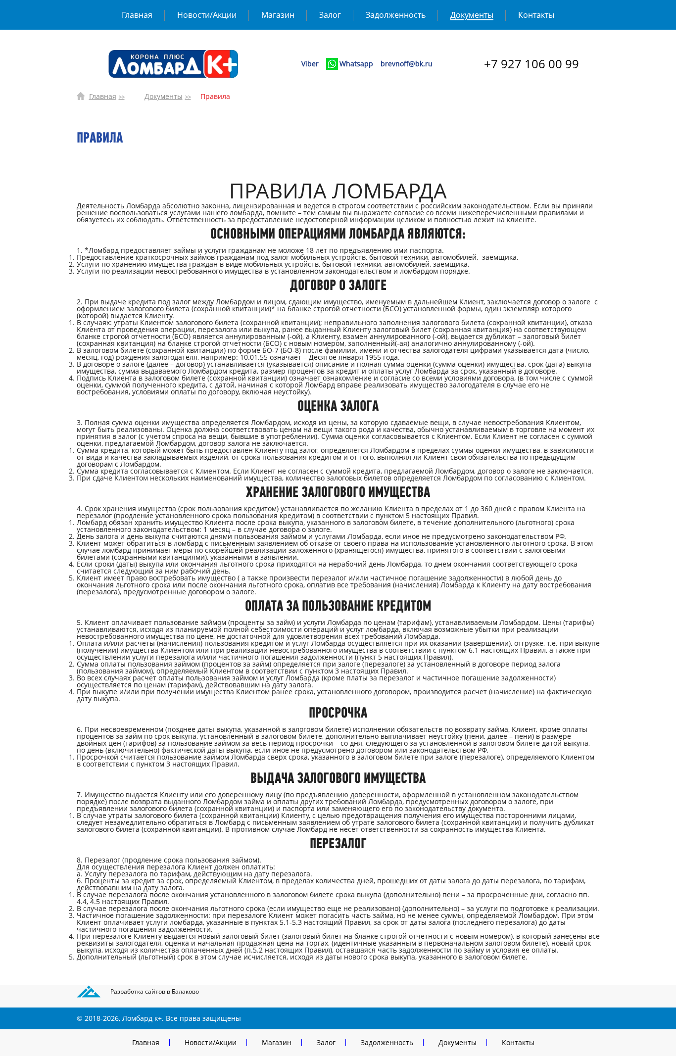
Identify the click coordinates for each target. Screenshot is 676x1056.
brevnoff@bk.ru (407, 63)
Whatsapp (356, 63)
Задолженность (396, 14)
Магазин (277, 14)
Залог (330, 14)
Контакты (536, 14)
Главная (137, 14)
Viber (310, 63)
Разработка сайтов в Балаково (154, 992)
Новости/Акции (207, 14)
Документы (471, 14)
